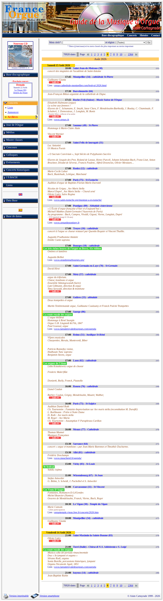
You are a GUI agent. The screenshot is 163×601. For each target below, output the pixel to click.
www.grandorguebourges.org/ (69, 260)
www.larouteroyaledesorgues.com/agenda (75, 329)
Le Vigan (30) (20, 91)
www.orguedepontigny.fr (66, 222)
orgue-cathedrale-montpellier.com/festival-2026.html (80, 85)
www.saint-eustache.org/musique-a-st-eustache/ (78, 200)
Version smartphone (49, 595)
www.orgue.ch (61, 119)
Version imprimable (18, 595)
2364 (130, 54)
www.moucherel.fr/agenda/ (68, 458)
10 (121, 54)
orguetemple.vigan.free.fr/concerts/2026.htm (76, 512)
